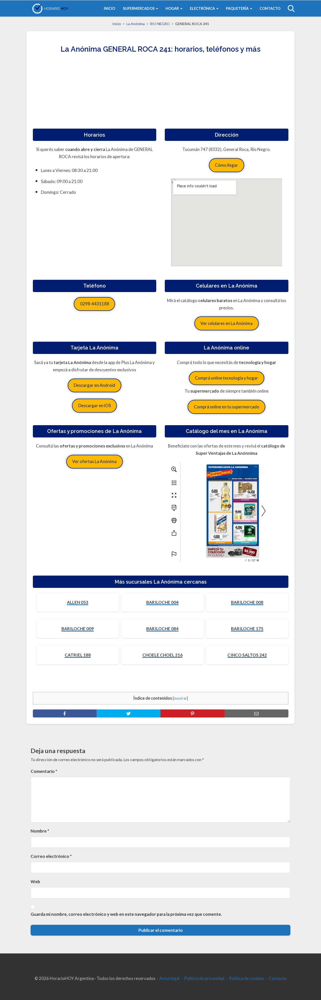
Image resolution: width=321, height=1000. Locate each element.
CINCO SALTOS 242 (247, 655)
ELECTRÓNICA (202, 8)
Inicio (116, 24)
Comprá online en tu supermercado (226, 406)
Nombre (40, 831)
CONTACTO (270, 8)
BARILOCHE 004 (162, 602)
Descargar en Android (94, 385)
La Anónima (135, 24)
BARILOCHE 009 (77, 628)
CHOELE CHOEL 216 (162, 655)
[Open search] (291, 8)
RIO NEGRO (160, 24)
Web (35, 881)
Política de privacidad (204, 978)
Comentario (44, 771)
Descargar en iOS (94, 405)
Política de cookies (246, 978)
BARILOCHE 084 (162, 628)
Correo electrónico (51, 856)
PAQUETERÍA (237, 8)
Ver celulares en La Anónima (226, 323)
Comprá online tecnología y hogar (226, 378)
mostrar (180, 698)
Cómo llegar (226, 165)
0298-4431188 (94, 303)
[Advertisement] (160, 93)
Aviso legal (169, 978)
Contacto (278, 978)
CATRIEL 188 (78, 655)
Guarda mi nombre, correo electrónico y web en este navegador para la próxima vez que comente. (126, 914)
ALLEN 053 (77, 602)
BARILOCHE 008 (247, 602)
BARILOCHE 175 (247, 628)
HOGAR (172, 8)
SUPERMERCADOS (138, 8)
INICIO (109, 8)
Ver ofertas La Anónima (94, 461)
